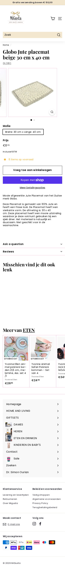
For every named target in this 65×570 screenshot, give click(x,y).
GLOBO (7, 63)
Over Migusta (10, 503)
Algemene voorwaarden (46, 499)
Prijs (6, 140)
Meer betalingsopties (32, 187)
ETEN (29, 330)
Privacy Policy (40, 503)
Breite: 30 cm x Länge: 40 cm (23, 132)
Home (6, 45)
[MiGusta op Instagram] (34, 523)
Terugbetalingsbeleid (44, 507)
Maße (6, 126)
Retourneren (10, 499)
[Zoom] (52, 112)
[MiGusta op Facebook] (40, 523)
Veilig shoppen (41, 494)
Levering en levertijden (16, 494)
